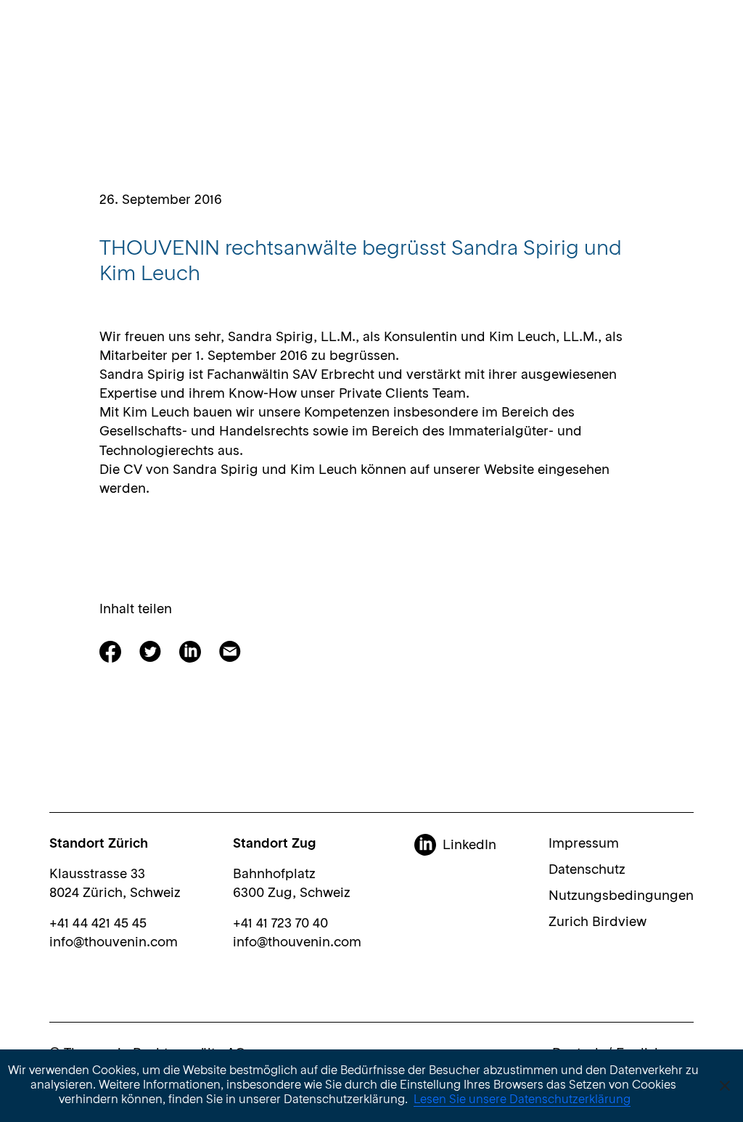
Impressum (584, 844)
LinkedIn (469, 845)
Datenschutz (587, 870)
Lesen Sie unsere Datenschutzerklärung (522, 1100)
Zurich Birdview (597, 922)
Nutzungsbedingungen (621, 896)
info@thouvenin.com (113, 942)
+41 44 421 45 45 (98, 923)
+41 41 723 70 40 (280, 923)
